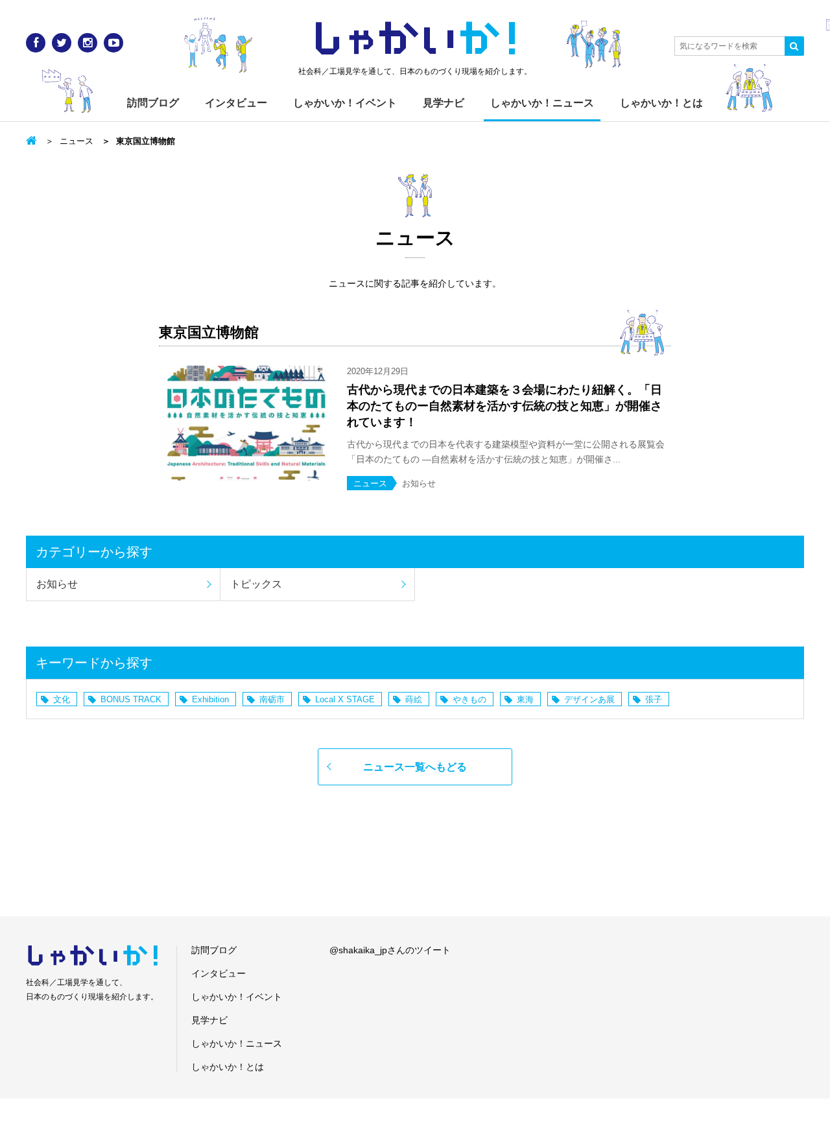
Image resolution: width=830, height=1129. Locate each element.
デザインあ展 (589, 699)
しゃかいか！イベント (345, 102)
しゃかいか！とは (661, 102)
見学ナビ (443, 102)
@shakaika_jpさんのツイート (390, 950)
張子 (653, 699)
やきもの (469, 699)
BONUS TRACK (131, 699)
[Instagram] (87, 43)
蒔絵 (413, 699)
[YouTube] (113, 43)
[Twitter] (61, 43)
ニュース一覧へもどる (415, 766)
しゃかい (415, 38)
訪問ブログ (153, 102)
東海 (525, 699)
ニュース (76, 141)
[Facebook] (35, 43)
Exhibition (210, 699)
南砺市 (272, 699)
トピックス (256, 583)
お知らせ (57, 583)
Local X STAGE (345, 699)
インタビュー (236, 102)
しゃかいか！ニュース (542, 102)
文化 (61, 699)
